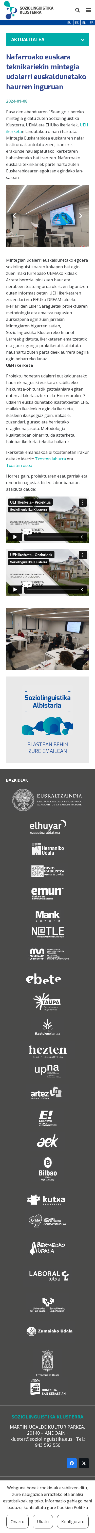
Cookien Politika (72, 1507)
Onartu (17, 1521)
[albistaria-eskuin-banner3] (47, 710)
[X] (84, 1463)
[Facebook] (72, 1463)
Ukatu (43, 1521)
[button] (78, 10)
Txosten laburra (50, 459)
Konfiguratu (72, 1521)
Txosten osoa (19, 465)
